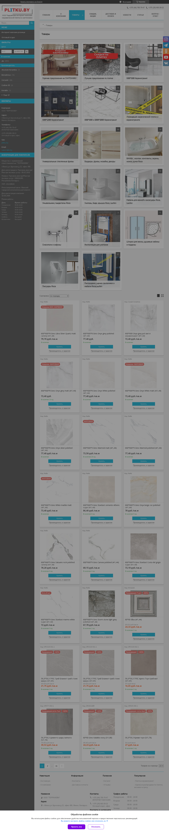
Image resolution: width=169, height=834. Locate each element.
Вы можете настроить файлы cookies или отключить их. (83, 821)
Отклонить (95, 827)
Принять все (76, 827)
